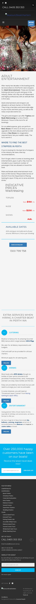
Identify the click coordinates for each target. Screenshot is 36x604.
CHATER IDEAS (5, 491)
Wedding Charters (8, 510)
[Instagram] (5, 2)
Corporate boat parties (9, 498)
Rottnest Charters (8, 503)
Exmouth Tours (7, 517)
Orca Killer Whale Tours (10, 522)
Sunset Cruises (7, 505)
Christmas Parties (8, 496)
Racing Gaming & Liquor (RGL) (15, 394)
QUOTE (31, 23)
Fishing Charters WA (8, 519)
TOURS (3, 512)
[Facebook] (2, 2)
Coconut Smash (20, 599)
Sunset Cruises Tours (9, 526)
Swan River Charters (9, 507)
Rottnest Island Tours (9, 524)
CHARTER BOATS (6, 488)
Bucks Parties (7, 493)
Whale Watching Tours (9, 531)
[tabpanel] (18, 48)
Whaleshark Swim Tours (10, 529)
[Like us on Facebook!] (9, 583)
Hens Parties (6, 500)
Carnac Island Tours (8, 515)
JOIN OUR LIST (28, 470)
